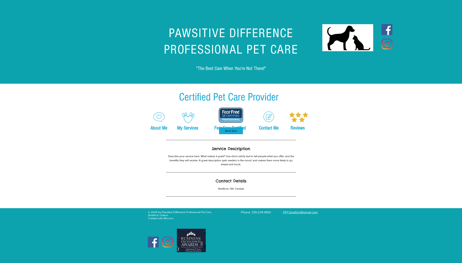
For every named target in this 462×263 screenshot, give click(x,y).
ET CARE (275, 49)
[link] (231, 130)
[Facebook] (387, 29)
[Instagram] (387, 44)
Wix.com (168, 218)
